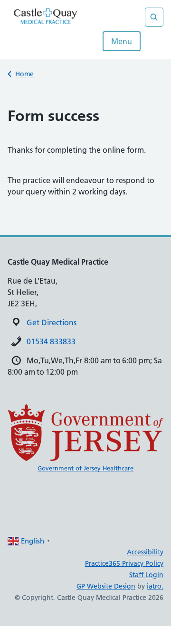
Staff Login (146, 575)
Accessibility (145, 552)
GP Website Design (105, 586)
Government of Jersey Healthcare (85, 468)
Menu (121, 41)
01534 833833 (51, 341)
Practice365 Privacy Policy (124, 563)
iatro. (155, 586)
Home (24, 74)
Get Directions (51, 322)
